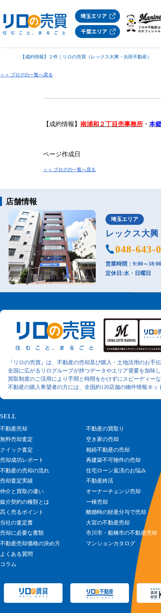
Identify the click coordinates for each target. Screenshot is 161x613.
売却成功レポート (22, 460)
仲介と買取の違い (22, 491)
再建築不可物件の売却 (113, 460)
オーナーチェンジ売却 (113, 491)
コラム (8, 564)
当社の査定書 (16, 523)
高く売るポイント (22, 512)
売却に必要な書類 (22, 533)
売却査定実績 (16, 481)
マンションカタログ (110, 543)
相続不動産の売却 (108, 450)
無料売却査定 (16, 439)
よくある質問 (16, 554)
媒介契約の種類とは (24, 502)
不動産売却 (13, 429)
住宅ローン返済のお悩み (116, 471)
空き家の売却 (102, 439)
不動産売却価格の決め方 (30, 543)
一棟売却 (97, 502)
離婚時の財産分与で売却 (116, 512)
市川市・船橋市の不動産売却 (121, 533)
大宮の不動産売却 (108, 523)
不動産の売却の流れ (24, 471)
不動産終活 (99, 481)
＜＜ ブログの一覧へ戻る (26, 75)
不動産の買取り (105, 429)
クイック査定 (16, 450)
